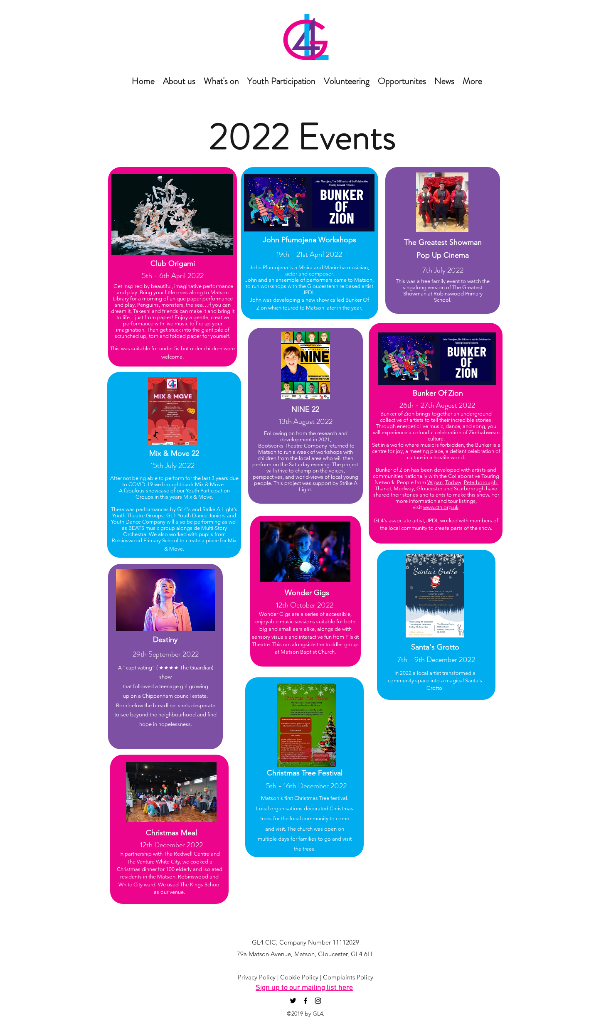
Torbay (453, 482)
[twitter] (293, 1000)
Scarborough (469, 488)
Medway (404, 488)
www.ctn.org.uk (440, 507)
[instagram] (318, 1000)
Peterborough (480, 482)
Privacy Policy (257, 977)
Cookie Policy (299, 977)
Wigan (435, 482)
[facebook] (305, 1000)
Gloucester (429, 488)
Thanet (383, 488)
